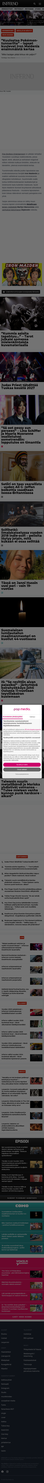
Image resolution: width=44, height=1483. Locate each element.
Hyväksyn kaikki (22, 765)
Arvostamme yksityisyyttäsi (12, 716)
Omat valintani (22, 769)
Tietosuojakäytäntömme (22, 774)
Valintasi (32, 717)
